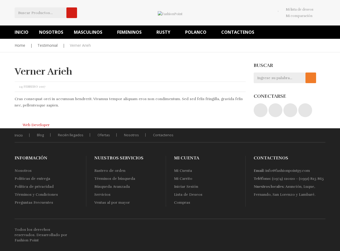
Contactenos (163, 135)
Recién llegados (70, 135)
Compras (182, 202)
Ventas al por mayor (112, 202)
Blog (40, 135)
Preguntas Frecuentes (34, 202)
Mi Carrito (183, 178)
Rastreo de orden (109, 170)
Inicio (19, 135)
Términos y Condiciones (36, 194)
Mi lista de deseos (299, 9)
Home (20, 45)
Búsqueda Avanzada (112, 186)
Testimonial (47, 45)
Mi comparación (299, 16)
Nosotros (131, 135)
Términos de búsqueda (114, 178)
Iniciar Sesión (186, 186)
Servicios (102, 194)
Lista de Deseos (188, 194)
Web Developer (36, 125)
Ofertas (103, 135)
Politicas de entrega (32, 178)
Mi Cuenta (183, 170)
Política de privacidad (34, 186)
